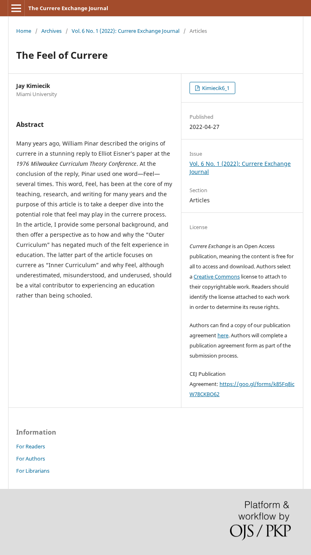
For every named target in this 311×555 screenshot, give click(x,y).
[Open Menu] (16, 8)
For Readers (30, 446)
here (222, 335)
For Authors (30, 458)
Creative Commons (217, 276)
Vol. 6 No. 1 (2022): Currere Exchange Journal (125, 30)
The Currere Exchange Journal (68, 8)
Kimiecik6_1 (215, 88)
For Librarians (32, 470)
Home (23, 30)
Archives (51, 30)
